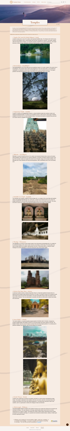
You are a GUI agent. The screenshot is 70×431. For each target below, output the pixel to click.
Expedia (39, 422)
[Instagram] (61, 2)
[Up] (67, 424)
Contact (27, 427)
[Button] (15, 2)
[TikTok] (63, 2)
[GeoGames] (65, 2)
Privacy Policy (32, 427)
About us (37, 427)
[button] (38, 2)
